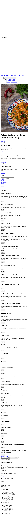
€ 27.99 (2, 310)
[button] (14, 187)
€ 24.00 (2, 332)
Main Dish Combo (5, 180)
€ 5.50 (2, 378)
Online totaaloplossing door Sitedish (9, 515)
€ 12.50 (2, 230)
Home (2, 75)
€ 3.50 (2, 424)
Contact (22, 75)
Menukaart (6, 75)
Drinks (2, 186)
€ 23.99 (2, 243)
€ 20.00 (2, 447)
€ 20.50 (2, 323)
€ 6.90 (2, 201)
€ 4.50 (2, 350)
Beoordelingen (17, 75)
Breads (2, 183)
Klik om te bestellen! (13, 457)
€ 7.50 (2, 358)
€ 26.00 (2, 342)
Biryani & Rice (4, 182)
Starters (2, 179)
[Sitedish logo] (2, 476)
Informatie (11, 75)
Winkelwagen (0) (4, 457)
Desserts (2, 184)
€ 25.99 (2, 290)
